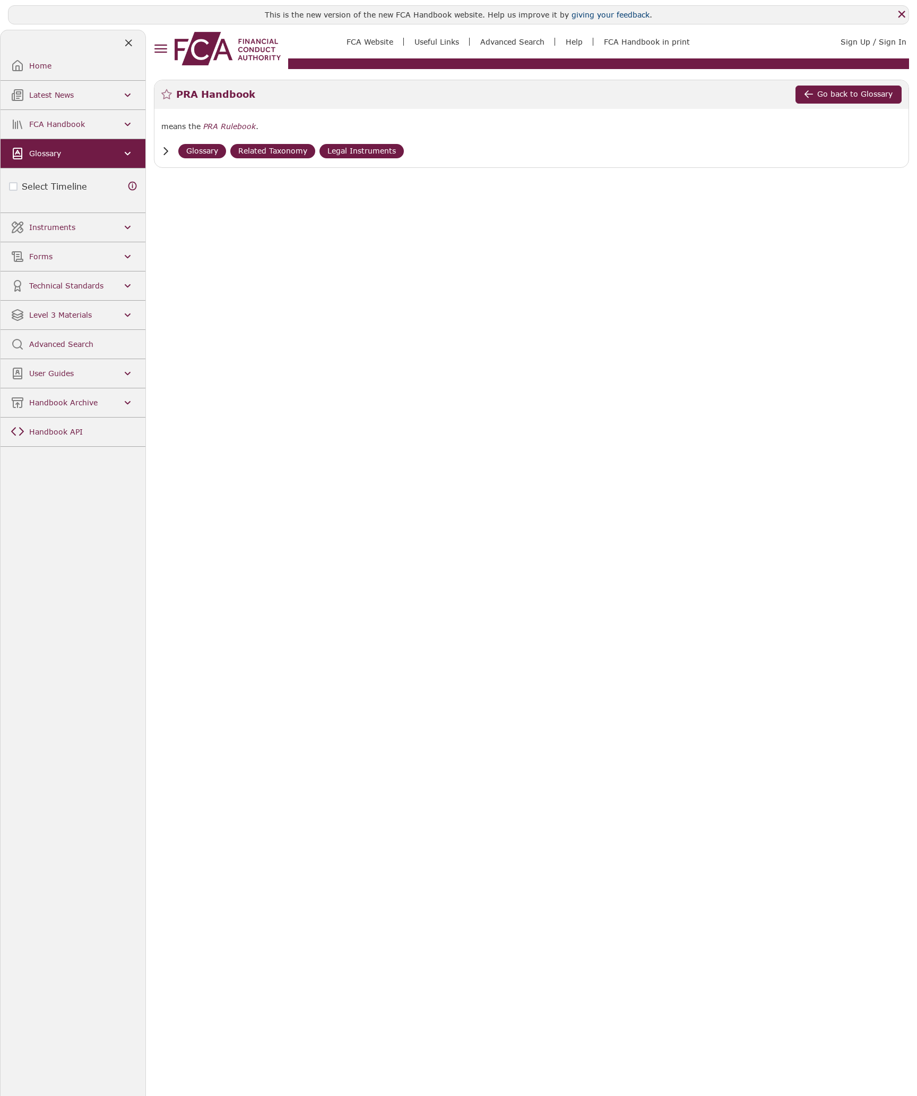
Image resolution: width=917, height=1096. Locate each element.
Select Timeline (54, 186)
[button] (165, 151)
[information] (132, 186)
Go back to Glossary (855, 93)
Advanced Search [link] (512, 41)
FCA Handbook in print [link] (647, 41)
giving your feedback (611, 14)
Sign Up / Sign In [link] (873, 41)
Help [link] (574, 41)
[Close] (901, 14)
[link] (227, 48)
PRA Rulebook (229, 126)
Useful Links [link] (436, 41)
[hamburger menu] (160, 49)
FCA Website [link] (370, 41)
